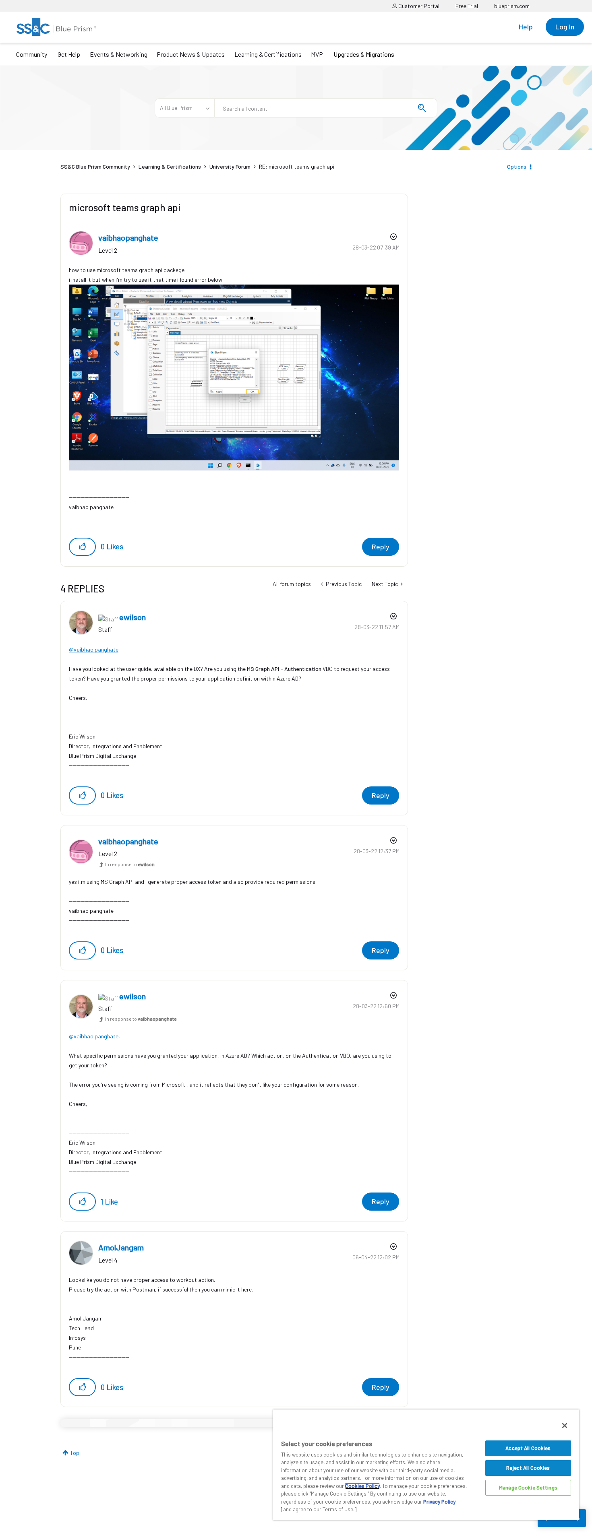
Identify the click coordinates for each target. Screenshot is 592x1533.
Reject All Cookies (528, 1468)
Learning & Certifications (268, 54)
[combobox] (325, 108)
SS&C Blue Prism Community (95, 166)
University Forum (229, 166)
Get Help (69, 54)
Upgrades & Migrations (363, 54)
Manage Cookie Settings (528, 1487)
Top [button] (74, 1452)
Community (31, 54)
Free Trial (466, 5)
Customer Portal (418, 5)
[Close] (564, 1425)
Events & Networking (118, 54)
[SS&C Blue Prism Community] (56, 27)
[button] (82, 547)
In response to (130, 864)
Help (526, 26)
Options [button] (516, 166)
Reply (380, 546)
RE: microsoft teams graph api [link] (296, 166)
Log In (564, 26)
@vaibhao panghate (93, 649)
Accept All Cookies (528, 1448)
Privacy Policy (439, 1501)
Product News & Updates (191, 54)
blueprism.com (512, 5)
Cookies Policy (362, 1486)
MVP (317, 54)
